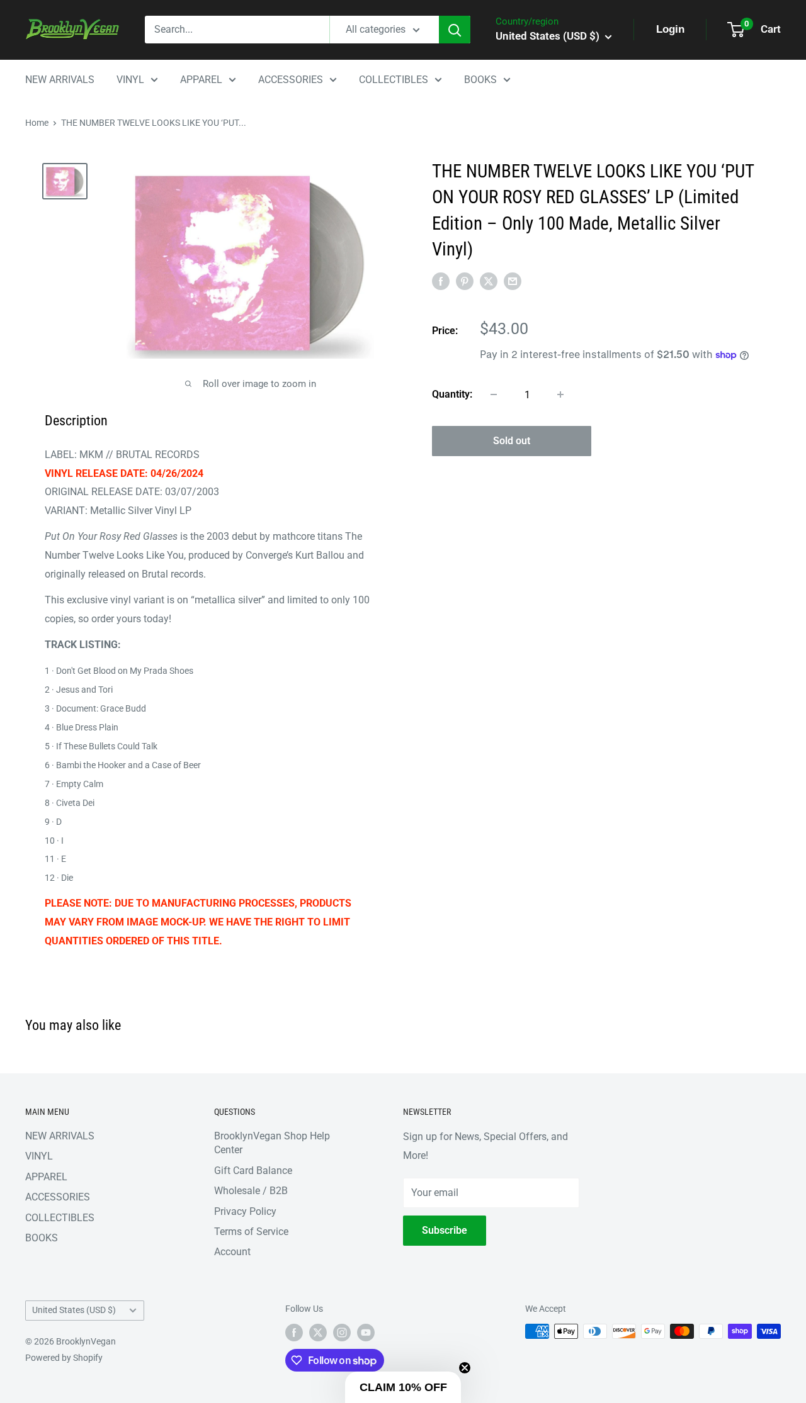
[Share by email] (512, 280)
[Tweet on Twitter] (488, 280)
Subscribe (444, 1230)
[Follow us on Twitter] (318, 1332)
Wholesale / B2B (251, 1191)
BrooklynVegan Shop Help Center (272, 1143)
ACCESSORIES (290, 80)
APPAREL (201, 80)
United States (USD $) (74, 1310)
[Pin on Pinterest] (465, 280)
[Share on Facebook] (441, 280)
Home (36, 123)
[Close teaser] (464, 1367)
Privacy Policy (245, 1211)
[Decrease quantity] (493, 394)
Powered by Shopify (64, 1358)
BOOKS (480, 80)
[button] (403, 1387)
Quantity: (452, 394)
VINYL (130, 80)
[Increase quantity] (560, 394)
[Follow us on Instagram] (342, 1332)
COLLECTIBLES (393, 80)
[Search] (454, 29)
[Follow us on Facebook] (294, 1332)
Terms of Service (251, 1232)
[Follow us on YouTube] (366, 1332)
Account (232, 1252)
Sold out (511, 441)
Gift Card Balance (253, 1171)
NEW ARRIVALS (59, 80)
